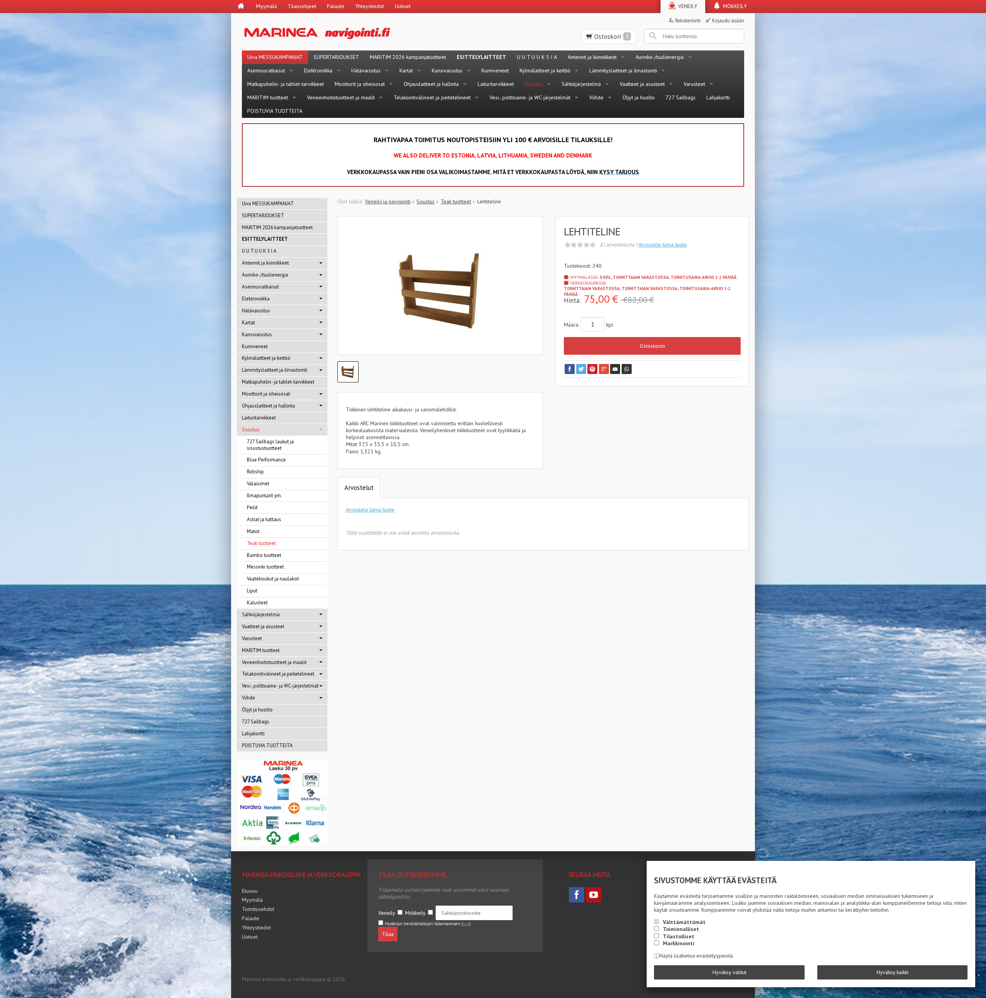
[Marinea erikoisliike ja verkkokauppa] (355, 31)
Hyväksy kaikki (893, 972)
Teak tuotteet (261, 543)
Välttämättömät (684, 922)
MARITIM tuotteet (267, 97)
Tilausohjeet (302, 6)
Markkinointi (678, 943)
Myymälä (266, 6)
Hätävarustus (366, 70)
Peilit (252, 507)
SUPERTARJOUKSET (336, 57)
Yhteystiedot (369, 6)
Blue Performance (266, 459)
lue (466, 923)
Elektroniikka (318, 70)
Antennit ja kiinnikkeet (592, 57)
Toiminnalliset (681, 929)
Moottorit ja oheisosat (360, 84)
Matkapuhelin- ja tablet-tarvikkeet (285, 84)
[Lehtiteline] (440, 291)
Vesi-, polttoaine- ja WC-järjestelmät (530, 97)
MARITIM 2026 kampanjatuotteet (408, 57)
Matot (253, 531)
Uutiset (403, 6)
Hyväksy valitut (729, 972)
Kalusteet (257, 602)
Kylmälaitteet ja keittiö (545, 70)
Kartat (406, 70)
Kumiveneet (495, 70)
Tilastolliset (678, 936)
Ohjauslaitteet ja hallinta (431, 84)
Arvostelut (359, 487)
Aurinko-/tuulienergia (660, 57)
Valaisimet (258, 483)
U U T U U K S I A (537, 57)
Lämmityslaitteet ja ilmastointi (623, 70)
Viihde (596, 97)
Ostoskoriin (652, 345)
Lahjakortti (718, 97)
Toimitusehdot (258, 909)
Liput (252, 590)
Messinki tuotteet (265, 567)
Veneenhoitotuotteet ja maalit (341, 97)
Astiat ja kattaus (264, 519)
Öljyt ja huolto (638, 97)
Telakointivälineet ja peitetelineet (432, 97)
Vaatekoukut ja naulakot (273, 578)
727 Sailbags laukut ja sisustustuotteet (270, 444)
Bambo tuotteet (264, 555)
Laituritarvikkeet (496, 84)
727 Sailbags (681, 97)
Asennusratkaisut (266, 70)
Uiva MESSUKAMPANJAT (275, 57)
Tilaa (388, 934)
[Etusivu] (241, 6)
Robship (255, 471)
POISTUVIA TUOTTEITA (274, 110)
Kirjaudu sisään (728, 20)
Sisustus (534, 84)
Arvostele (663, 244)
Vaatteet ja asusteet (642, 84)
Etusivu (250, 890)
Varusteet (694, 84)
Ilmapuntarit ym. (264, 495)
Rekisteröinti (688, 20)
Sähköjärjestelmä (581, 84)
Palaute (335, 6)
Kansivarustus (447, 70)
